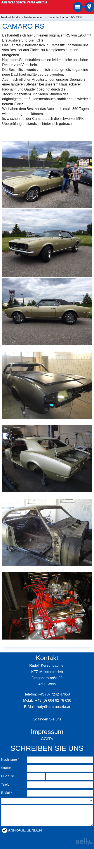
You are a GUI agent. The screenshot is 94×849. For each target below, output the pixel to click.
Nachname (9, 759)
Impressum (47, 731)
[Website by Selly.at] (84, 844)
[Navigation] (78, 7)
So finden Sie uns (47, 719)
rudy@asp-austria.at (53, 707)
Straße (6, 768)
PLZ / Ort (7, 776)
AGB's (47, 738)
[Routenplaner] (89, 7)
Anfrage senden (25, 830)
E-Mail (5, 793)
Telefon (6, 784)
